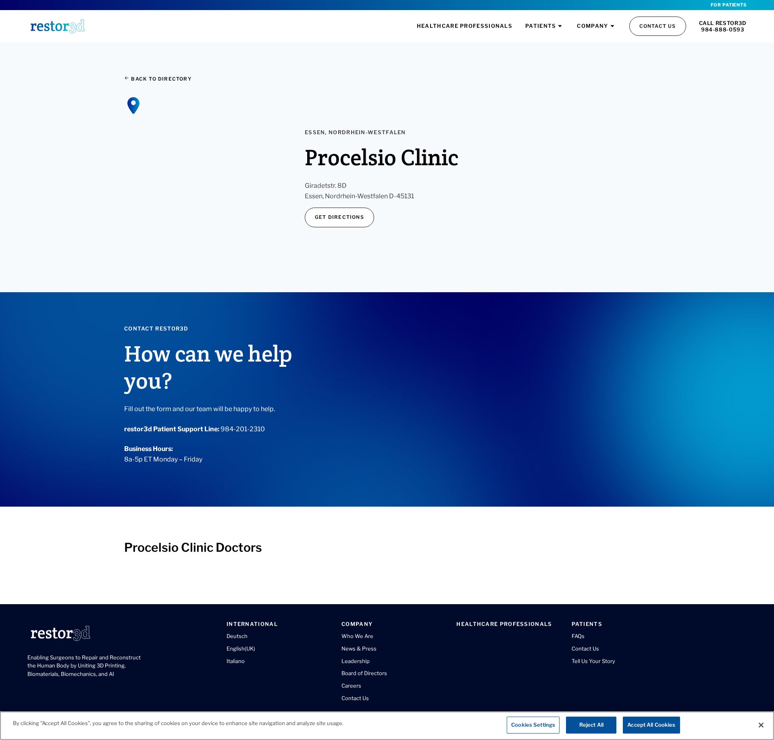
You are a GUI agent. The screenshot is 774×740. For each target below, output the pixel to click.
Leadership (355, 661)
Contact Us (657, 26)
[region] (387, 725)
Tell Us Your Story (593, 661)
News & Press (359, 648)
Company (592, 26)
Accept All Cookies (651, 724)
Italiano (236, 661)
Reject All (591, 724)
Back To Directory (160, 79)
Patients (540, 26)
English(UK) (241, 648)
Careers (351, 685)
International (252, 624)
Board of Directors (364, 673)
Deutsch (237, 636)
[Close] (761, 725)
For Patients (729, 5)
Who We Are (357, 636)
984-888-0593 (723, 29)
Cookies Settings (533, 724)
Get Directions (339, 217)
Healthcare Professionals (464, 26)
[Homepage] (57, 26)
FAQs (578, 636)
